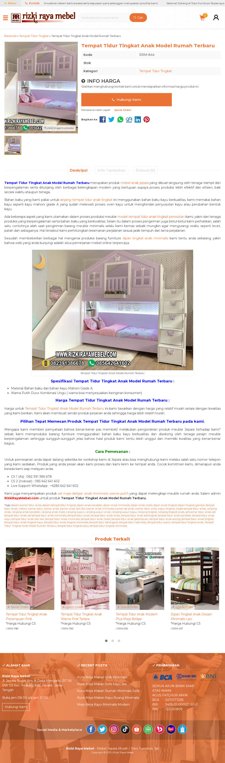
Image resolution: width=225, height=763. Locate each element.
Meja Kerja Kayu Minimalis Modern (103, 704)
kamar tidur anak (146, 508)
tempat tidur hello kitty (132, 522)
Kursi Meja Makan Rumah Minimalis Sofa (108, 691)
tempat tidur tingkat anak (187, 522)
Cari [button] (139, 18)
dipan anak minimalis (116, 505)
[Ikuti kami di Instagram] (113, 730)
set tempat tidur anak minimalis (47, 515)
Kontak (34, 3)
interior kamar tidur (30, 508)
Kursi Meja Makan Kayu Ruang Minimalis (108, 698)
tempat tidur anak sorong (165, 519)
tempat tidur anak (78, 515)
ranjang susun (75, 512)
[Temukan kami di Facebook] (91, 730)
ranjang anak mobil (53, 512)
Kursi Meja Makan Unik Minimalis (102, 677)
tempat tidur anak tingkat (197, 519)
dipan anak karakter (89, 505)
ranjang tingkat (147, 512)
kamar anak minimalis (100, 508)
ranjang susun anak (98, 512)
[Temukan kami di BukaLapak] (159, 730)
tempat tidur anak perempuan (130, 519)
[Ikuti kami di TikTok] (125, 730)
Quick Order (19, 607)
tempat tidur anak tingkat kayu (23, 522)
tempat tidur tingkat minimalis (108, 525)
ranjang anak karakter (26, 512)
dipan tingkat (186, 505)
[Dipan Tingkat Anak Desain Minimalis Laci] (195, 578)
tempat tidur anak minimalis (62, 519)
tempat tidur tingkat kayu (73, 525)
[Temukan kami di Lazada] (171, 730)
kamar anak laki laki (72, 508)
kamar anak (51, 508)
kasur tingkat (166, 508)
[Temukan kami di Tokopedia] (148, 730)
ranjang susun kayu (124, 512)
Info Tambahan (112, 170)
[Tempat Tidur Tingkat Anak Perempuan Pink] (30, 578)
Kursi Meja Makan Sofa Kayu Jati (102, 684)
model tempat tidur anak (191, 508)
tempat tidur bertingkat (103, 522)
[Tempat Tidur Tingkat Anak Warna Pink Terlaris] (85, 578)
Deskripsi (78, 170)
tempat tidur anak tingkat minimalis (66, 522)
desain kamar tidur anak (26, 505)
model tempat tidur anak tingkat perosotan (151, 217)
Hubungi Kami (128, 99)
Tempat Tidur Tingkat (155, 71)
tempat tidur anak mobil (95, 519)
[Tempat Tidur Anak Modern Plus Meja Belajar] (140, 578)
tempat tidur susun (159, 522)
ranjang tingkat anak (171, 512)
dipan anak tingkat (165, 505)
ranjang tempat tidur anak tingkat (86, 200)
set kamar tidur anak (198, 512)
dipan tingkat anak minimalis (145, 238)
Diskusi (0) (145, 170)
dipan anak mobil (141, 505)
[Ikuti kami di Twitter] (102, 730)
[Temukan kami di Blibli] (182, 730)
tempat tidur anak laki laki (28, 519)
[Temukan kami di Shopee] (136, 730)
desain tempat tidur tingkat (59, 505)
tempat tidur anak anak (105, 515)
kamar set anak (124, 508)
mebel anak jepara (135, 183)
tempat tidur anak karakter (174, 515)
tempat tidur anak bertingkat (139, 515)
